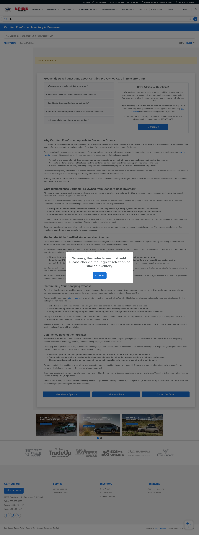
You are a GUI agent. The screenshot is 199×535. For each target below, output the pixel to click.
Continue (99, 275)
